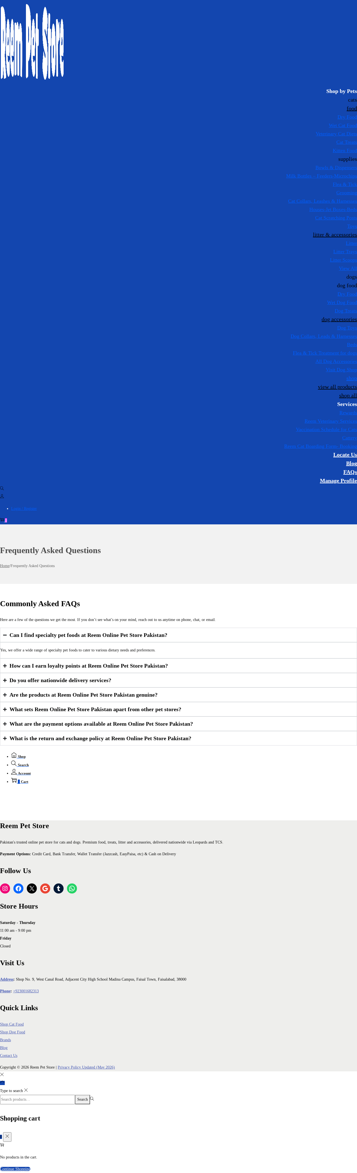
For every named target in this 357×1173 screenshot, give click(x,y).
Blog (4, 1048)
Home (4, 566)
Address (6, 979)
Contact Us (8, 1055)
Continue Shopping (15, 1169)
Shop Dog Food (12, 1032)
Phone (5, 991)
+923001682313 (26, 991)
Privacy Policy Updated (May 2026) (86, 1067)
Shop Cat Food (12, 1024)
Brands (5, 1040)
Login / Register (24, 509)
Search (82, 1099)
